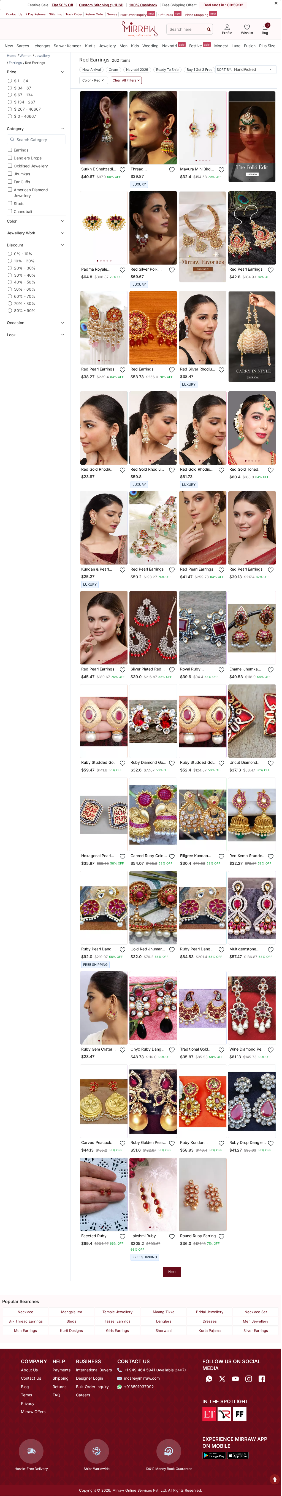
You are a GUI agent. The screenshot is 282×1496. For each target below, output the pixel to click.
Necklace (25, 1312)
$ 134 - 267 (24, 102)
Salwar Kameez (68, 45)
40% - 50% (24, 282)
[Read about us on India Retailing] (224, 1413)
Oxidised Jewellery (31, 166)
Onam (113, 70)
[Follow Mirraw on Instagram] (249, 1378)
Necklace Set (256, 1312)
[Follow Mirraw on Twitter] (222, 1378)
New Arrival (91, 70)
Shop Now (108, 156)
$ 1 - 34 (21, 80)
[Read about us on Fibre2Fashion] (239, 1413)
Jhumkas (22, 174)
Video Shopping (200, 14)
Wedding (150, 45)
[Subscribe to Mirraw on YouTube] (235, 1378)
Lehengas (41, 45)
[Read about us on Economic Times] (209, 1413)
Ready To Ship (167, 70)
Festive (199, 45)
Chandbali (23, 211)
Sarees (23, 45)
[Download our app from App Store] (238, 1455)
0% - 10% (23, 253)
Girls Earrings (117, 1330)
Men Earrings (25, 1330)
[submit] (209, 29)
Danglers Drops (28, 158)
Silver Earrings (255, 1330)
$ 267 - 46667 (27, 109)
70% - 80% (24, 303)
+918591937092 (139, 1386)
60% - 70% (24, 296)
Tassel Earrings (118, 1321)
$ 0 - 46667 (25, 116)
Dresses (210, 1321)
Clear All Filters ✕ (126, 80)
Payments (61, 1370)
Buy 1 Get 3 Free (199, 70)
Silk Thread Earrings (26, 1321)
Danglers (163, 1321)
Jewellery (107, 45)
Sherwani (164, 1330)
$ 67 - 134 (23, 94)
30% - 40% (25, 275)
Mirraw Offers (33, 1411)
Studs (19, 203)
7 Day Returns (36, 14)
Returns (59, 1386)
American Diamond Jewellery (31, 192)
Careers (83, 1395)
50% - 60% (24, 289)
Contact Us (14, 14)
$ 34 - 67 (22, 88)
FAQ (56, 1395)
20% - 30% (25, 268)
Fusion (250, 45)
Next (172, 1272)
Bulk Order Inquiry (137, 14)
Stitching (55, 14)
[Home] (140, 28)
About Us (29, 1370)
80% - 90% (25, 310)
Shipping (61, 1378)
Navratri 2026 (137, 70)
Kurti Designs (71, 1330)
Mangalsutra (71, 1312)
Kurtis (90, 45)
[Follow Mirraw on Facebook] (262, 1378)
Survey (112, 14)
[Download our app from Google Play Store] (214, 1455)
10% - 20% (24, 261)
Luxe (236, 45)
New (9, 45)
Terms (26, 1395)
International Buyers (94, 1370)
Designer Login (89, 1378)
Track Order (74, 14)
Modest (221, 45)
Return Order (94, 14)
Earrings (21, 150)
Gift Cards (169, 14)
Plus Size (267, 45)
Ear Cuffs (22, 181)
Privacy (27, 1403)
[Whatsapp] (209, 1378)
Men (124, 45)
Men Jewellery (255, 1321)
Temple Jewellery (117, 1312)
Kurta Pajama (210, 1330)
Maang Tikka (163, 1312)
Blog (25, 1386)
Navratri (173, 45)
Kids (135, 45)
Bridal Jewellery (209, 1312)
